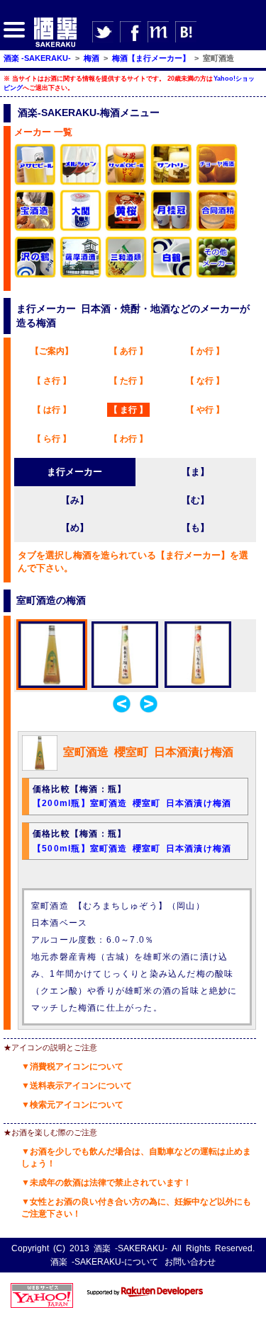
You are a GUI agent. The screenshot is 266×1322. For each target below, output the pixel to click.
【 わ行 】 (128, 439)
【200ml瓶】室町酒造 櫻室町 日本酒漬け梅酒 (132, 803)
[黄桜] (126, 229)
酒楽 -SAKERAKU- (130, 1248)
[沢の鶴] (35, 275)
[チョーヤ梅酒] (217, 183)
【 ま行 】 (128, 410)
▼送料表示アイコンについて (76, 1086)
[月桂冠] (171, 229)
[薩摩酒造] (81, 275)
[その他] (217, 275)
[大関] (81, 229)
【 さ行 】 (52, 381)
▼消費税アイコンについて (72, 1066)
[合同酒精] (217, 229)
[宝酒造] (35, 229)
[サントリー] (171, 183)
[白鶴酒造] (171, 275)
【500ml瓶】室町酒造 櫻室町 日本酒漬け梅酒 (132, 848)
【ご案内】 (52, 351)
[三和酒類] (126, 275)
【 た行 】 (128, 381)
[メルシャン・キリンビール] (81, 183)
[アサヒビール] (35, 183)
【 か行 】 (205, 351)
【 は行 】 (52, 410)
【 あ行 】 (128, 351)
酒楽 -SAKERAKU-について (104, 1262)
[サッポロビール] (126, 183)
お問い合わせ (190, 1262)
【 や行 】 (205, 410)
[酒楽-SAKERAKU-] (55, 46)
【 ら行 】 (52, 439)
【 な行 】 (205, 381)
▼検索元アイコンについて (72, 1105)
